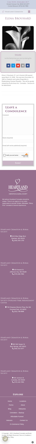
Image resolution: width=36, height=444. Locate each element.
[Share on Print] (23, 66)
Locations (22, 401)
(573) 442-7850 (23, 6)
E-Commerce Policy (17, 424)
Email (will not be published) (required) (15, 145)
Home (10, 401)
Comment (6, 115)
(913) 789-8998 (19, 311)
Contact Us (24, 420)
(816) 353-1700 (19, 240)
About (23, 405)
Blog (9, 409)
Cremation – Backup (17, 413)
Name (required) (8, 138)
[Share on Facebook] (8, 66)
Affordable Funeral (16, 416)
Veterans (9, 420)
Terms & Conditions (25, 435)
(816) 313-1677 (24, 4)
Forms (11, 405)
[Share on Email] (18, 66)
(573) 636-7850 (19, 274)
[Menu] (29, 11)
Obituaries (22, 409)
